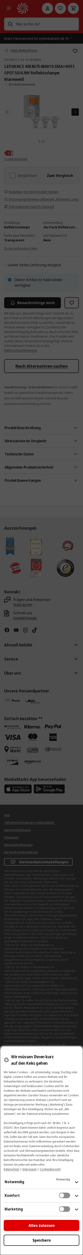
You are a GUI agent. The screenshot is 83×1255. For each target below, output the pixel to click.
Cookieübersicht (50, 1169)
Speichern (42, 1240)
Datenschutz (11, 1169)
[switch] (64, 1195)
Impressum (29, 1169)
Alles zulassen (42, 1225)
